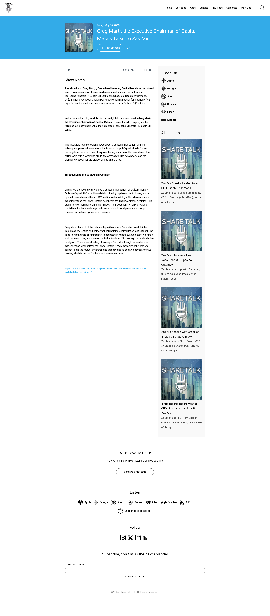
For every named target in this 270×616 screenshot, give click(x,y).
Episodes (181, 7)
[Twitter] (130, 537)
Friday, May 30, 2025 (108, 25)
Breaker (171, 104)
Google (171, 88)
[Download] (129, 48)
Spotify (171, 96)
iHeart (170, 112)
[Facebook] (123, 537)
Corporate (231, 7)
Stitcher (171, 119)
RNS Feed (217, 7)
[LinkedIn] (145, 537)
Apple (170, 80)
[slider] (97, 69)
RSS (188, 502)
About (193, 7)
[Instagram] (138, 537)
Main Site (246, 7)
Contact (204, 7)
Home (168, 7)
